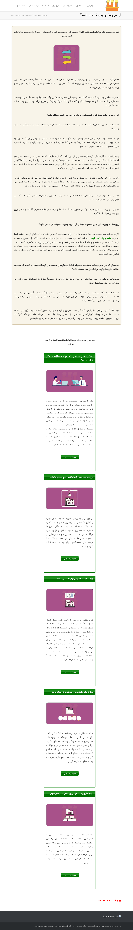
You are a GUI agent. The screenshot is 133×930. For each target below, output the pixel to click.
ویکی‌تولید (44, 15)
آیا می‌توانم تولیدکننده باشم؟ (100, 15)
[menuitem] (90, 5)
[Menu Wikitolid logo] (108, 5)
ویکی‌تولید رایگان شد (34, 15)
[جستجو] (12, 5)
